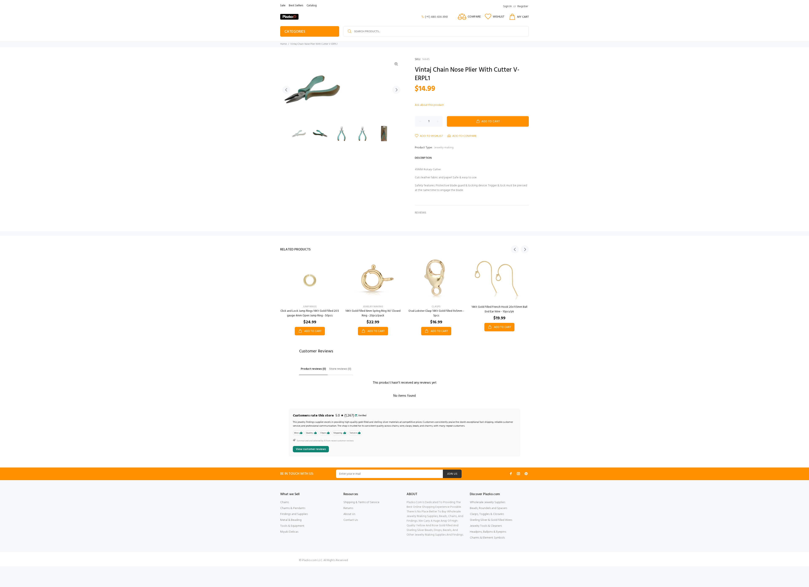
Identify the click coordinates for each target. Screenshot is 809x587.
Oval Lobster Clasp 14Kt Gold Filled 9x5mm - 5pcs (436, 313)
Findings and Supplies (294, 514)
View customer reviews (311, 449)
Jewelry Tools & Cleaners (486, 526)
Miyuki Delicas (289, 531)
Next (396, 90)
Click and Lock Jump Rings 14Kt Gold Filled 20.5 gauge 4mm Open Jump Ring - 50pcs (309, 313)
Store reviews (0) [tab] (340, 369)
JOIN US (452, 473)
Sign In (507, 6)
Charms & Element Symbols (487, 537)
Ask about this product (429, 105)
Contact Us (350, 520)
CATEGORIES (294, 32)
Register (522, 6)
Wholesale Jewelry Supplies (487, 502)
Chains (284, 502)
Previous (286, 90)
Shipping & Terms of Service (361, 502)
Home (283, 44)
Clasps (436, 307)
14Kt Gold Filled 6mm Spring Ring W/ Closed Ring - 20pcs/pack (372, 313)
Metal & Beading (290, 520)
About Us (349, 514)
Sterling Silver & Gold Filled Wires (491, 520)
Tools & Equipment (292, 526)
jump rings (310, 307)
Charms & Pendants (292, 508)
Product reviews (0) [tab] (313, 369)
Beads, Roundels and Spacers (488, 508)
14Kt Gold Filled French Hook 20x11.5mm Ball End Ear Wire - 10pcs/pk (499, 309)
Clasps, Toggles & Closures (487, 514)
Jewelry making (444, 147)
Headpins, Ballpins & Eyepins (488, 531)
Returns (348, 508)
